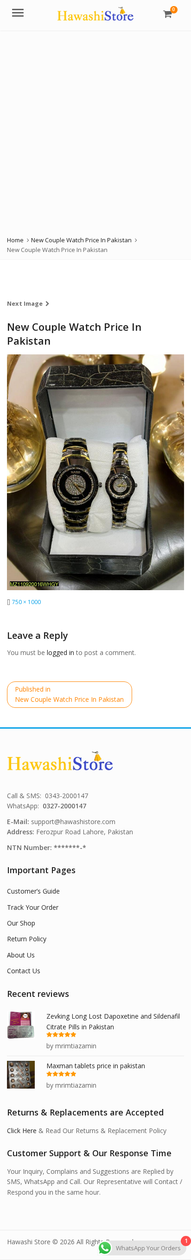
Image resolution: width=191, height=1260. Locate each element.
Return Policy (26, 938)
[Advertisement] (95, 130)
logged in (60, 652)
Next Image (25, 303)
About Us (21, 955)
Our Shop (21, 923)
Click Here (22, 1130)
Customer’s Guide (33, 891)
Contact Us (23, 970)
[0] (167, 14)
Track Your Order (32, 907)
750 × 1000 (26, 602)
